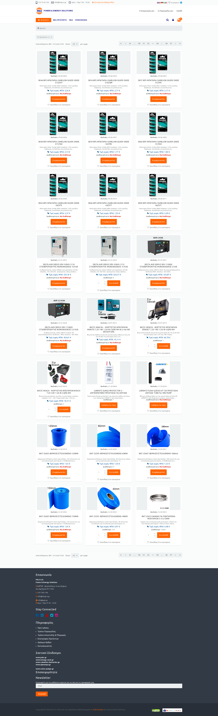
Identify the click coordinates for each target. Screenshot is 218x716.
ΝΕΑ (71, 20)
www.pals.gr (41, 657)
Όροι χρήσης (43, 628)
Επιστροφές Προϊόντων (48, 639)
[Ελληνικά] (164, 3)
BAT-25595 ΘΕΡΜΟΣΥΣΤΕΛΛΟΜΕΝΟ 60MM (109, 453)
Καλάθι (179, 11)
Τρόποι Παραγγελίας (47, 631)
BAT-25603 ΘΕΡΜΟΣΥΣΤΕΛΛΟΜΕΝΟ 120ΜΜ (58, 453)
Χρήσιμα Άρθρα (44, 642)
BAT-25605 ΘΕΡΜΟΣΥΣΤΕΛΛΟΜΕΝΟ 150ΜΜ (58, 516)
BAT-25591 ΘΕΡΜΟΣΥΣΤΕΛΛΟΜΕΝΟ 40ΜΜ (109, 516)
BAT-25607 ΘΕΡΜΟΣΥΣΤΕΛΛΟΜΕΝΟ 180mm (158, 453)
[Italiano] (166, 3)
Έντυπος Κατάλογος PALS (104, 2)
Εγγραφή (42, 694)
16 (166, 43)
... (134, 43)
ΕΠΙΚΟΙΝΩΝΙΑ (81, 20)
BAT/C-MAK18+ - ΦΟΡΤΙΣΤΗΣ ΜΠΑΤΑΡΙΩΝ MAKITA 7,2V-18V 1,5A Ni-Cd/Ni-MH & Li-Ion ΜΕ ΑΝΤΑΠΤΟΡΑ (108, 329)
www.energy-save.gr (45, 660)
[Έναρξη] (121, 43)
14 (157, 43)
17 (171, 43)
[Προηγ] (125, 43)
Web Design (98, 710)
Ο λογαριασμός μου (146, 11)
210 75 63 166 (43, 2)
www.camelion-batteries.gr (48, 662)
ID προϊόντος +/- (43, 37)
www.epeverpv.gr (43, 665)
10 (139, 43)
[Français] (160, 3)
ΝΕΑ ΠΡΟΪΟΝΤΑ (60, 20)
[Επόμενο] (175, 43)
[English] (158, 3)
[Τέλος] (180, 43)
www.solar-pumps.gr (45, 669)
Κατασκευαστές (45, 646)
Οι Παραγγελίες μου (165, 11)
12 (148, 43)
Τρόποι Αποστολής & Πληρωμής (52, 635)
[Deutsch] (162, 3)
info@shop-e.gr (60, 2)
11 (144, 43)
